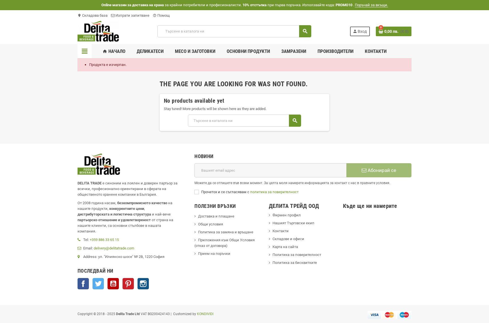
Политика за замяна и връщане (225, 232)
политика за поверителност (274, 192)
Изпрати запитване (132, 15)
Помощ (161, 15)
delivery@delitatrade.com (114, 248)
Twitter (98, 283)
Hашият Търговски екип (293, 223)
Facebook (83, 283)
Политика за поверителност (297, 255)
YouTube (113, 283)
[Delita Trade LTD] (98, 31)
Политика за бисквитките (295, 262)
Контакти (281, 231)
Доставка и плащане (216, 216)
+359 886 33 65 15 (104, 240)
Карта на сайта (285, 247)
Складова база (93, 15)
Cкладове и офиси (288, 239)
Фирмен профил (287, 215)
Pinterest (128, 283)
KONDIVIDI (205, 314)
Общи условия (210, 224)
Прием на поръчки (214, 253)
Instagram (143, 283)
